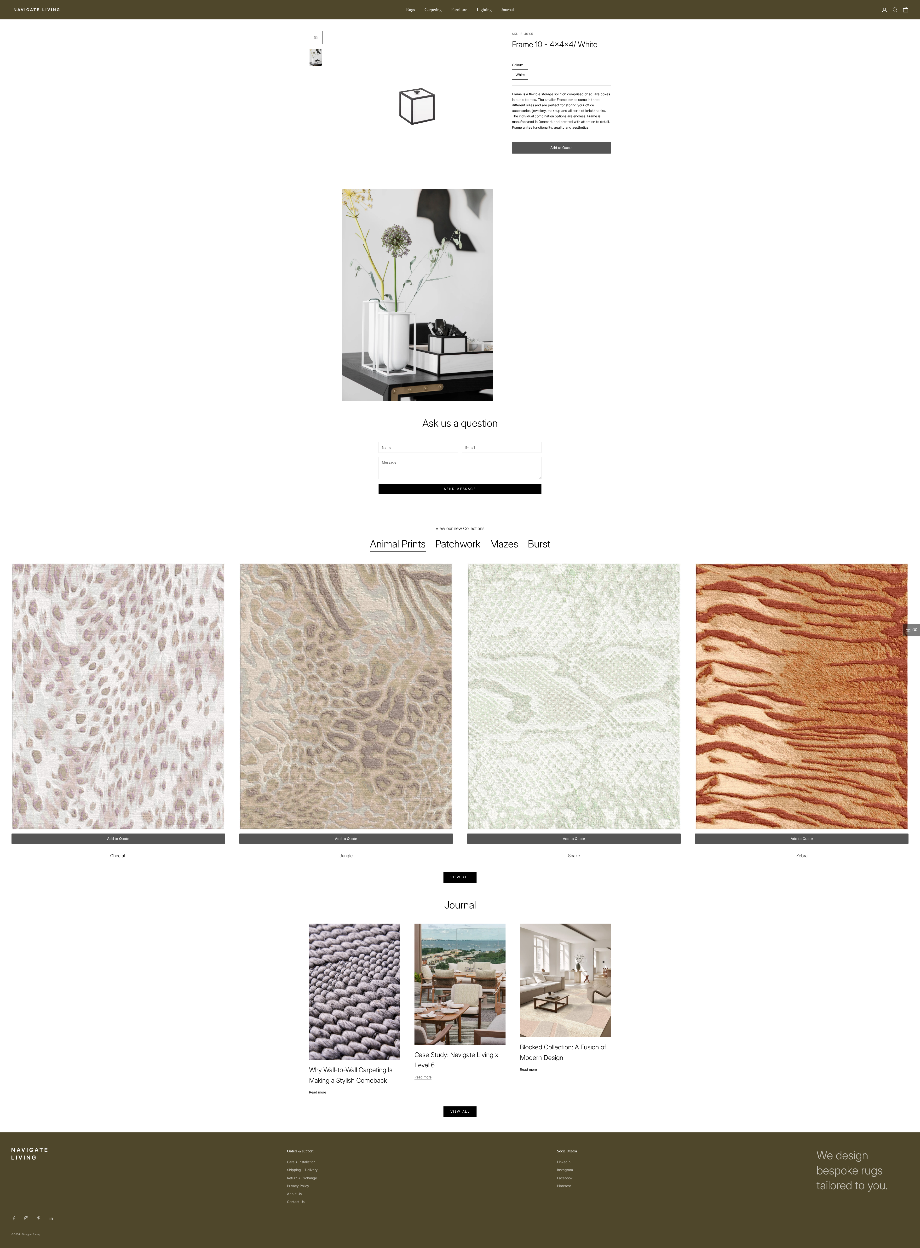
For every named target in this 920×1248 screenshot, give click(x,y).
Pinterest (564, 1186)
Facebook (565, 1178)
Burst (539, 544)
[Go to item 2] (315, 57)
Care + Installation (301, 1162)
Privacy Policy (298, 1186)
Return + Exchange (302, 1178)
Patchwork (457, 544)
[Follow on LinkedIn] (51, 1218)
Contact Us (296, 1202)
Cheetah (118, 855)
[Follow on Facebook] (14, 1218)
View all (460, 877)
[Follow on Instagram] (26, 1218)
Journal (507, 9)
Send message (460, 489)
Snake (574, 855)
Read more (317, 1092)
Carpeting (433, 9)
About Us (294, 1194)
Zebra (802, 855)
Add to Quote (561, 147)
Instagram (565, 1170)
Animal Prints (398, 544)
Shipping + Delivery (302, 1170)
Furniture (459, 9)
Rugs (410, 9)
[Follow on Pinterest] (38, 1218)
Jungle (346, 855)
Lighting (484, 9)
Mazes (504, 544)
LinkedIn (563, 1162)
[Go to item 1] (315, 37)
